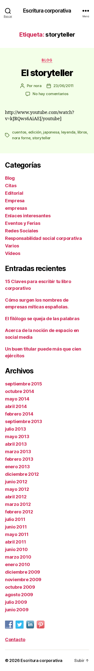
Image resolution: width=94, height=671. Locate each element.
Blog (47, 60)
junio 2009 (16, 609)
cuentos (19, 132)
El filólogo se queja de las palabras (42, 318)
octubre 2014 (19, 391)
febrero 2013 (19, 459)
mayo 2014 (17, 398)
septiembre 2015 (23, 383)
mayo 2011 (17, 534)
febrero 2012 (19, 511)
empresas (16, 208)
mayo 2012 (17, 489)
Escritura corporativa (47, 10)
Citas (11, 185)
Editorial (14, 193)
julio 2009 (16, 602)
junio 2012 (16, 481)
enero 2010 (17, 564)
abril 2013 (16, 444)
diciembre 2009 (22, 572)
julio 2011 (15, 519)
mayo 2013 (17, 436)
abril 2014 (16, 406)
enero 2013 (17, 466)
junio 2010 (16, 549)
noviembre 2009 (23, 579)
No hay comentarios (50, 93)
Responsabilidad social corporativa (43, 238)
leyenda (68, 132)
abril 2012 (15, 496)
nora (38, 85)
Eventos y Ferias (22, 223)
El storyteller (47, 72)
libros (82, 132)
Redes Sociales (21, 230)
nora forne (21, 138)
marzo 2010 (18, 557)
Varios (12, 245)
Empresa (15, 200)
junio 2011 (16, 526)
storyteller (41, 138)
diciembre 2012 (22, 474)
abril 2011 (15, 542)
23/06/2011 (63, 85)
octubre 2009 (20, 587)
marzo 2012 (18, 504)
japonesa (51, 132)
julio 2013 (15, 429)
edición (34, 132)
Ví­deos (12, 253)
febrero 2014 (19, 414)
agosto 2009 (19, 594)
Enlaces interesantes (28, 215)
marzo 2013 (18, 451)
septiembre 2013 (23, 421)
